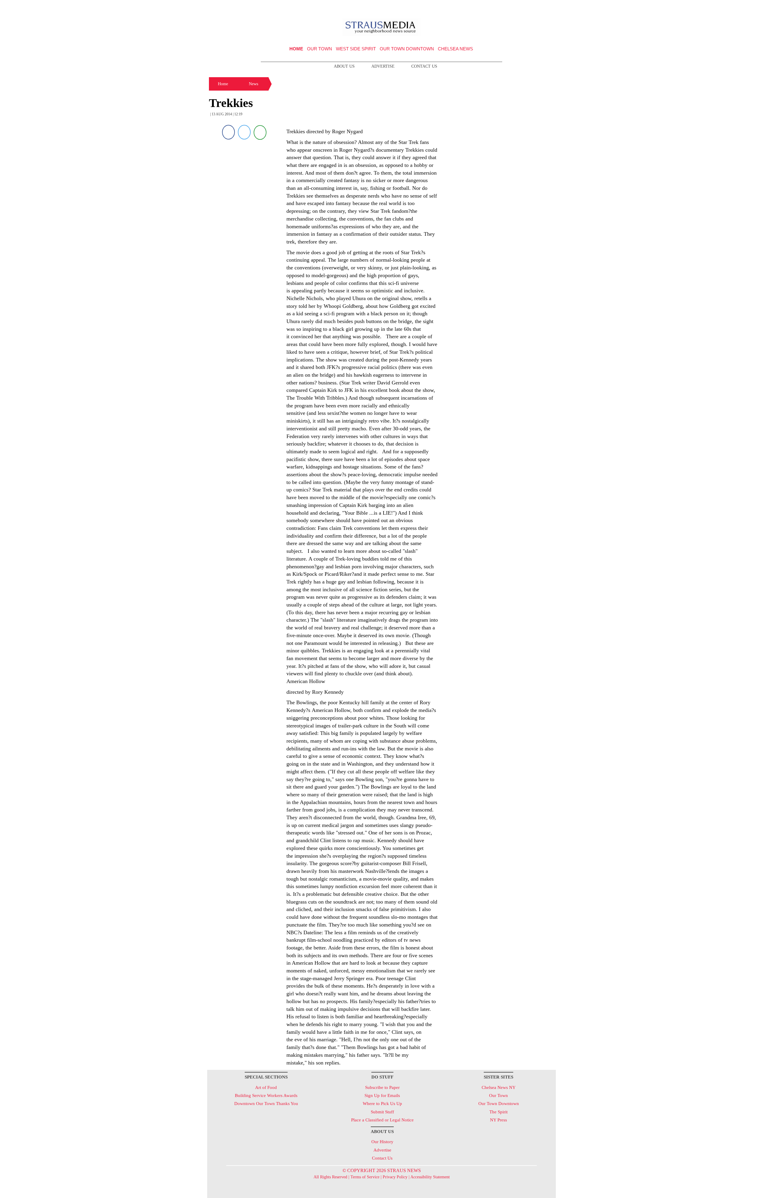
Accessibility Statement (430, 1177)
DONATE (539, 7)
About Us (344, 66)
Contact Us (424, 66)
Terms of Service (365, 1177)
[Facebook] (228, 132)
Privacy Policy (395, 1177)
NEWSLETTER (504, 7)
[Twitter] (244, 132)
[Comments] (260, 132)
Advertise (383, 66)
